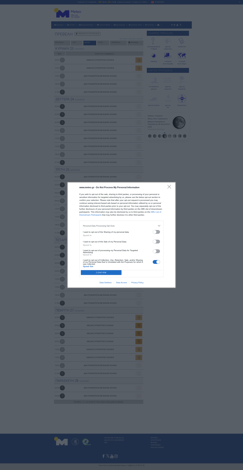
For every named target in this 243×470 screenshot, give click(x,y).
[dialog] (121, 235)
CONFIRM (101, 273)
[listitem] (121, 225)
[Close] (170, 187)
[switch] (156, 232)
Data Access (121, 282)
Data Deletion (106, 282)
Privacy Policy (137, 282)
